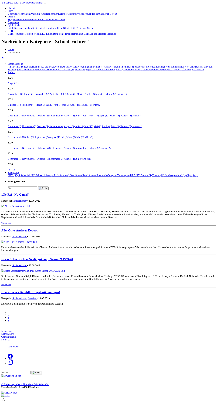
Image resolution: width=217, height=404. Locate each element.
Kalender (63, 13)
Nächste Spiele (85, 28)
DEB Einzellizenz (49, 33)
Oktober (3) (28, 137)
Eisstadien (60, 19)
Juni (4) (79, 158)
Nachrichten (23, 13)
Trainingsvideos (76, 13)
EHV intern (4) (62, 175)
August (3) (40, 104)
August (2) (69, 115)
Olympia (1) (192, 175)
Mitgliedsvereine (16, 19)
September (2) (42, 94)
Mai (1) (80, 94)
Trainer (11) (158, 175)
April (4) (74, 104)
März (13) (115, 115)
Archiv (11, 72)
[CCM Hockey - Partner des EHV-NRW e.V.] (5, 395)
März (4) (115, 126)
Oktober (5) (43, 126)
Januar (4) (137, 115)
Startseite (12, 8)
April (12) (104, 115)
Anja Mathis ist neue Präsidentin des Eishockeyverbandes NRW (40, 66)
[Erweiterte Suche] (11, 375)
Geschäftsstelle (8, 336)
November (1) (15, 94)
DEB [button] (10, 31)
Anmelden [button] (13, 346)
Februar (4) (126, 115)
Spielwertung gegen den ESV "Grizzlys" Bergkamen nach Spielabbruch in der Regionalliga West (121, 66)
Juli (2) (64, 137)
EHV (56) (13, 175)
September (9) (56, 115)
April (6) (106, 126)
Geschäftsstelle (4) (79, 175)
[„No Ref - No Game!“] (16, 206)
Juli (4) (78, 148)
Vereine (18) (123, 175)
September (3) (56, 158)
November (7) (29, 115)
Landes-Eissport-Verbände (102, 33)
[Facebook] (10, 358)
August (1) (13, 83)
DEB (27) (135, 175)
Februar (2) (110, 94)
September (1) (56, 148)
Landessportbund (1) (175, 175)
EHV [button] (10, 11)
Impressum (6, 331)
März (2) (89, 137)
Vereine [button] (11, 16)
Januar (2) (106, 148)
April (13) (90, 94)
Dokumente (13, 22)
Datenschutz (7, 334)
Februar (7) (126, 126)
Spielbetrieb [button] (14, 25)
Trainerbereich (32, 33)
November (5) (29, 126)
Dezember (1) (14, 148)
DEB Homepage (16, 33)
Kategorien (13, 172)
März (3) (99, 94)
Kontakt (5, 339)
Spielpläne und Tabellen (20, 28)
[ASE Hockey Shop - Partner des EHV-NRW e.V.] (9, 392)
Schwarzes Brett (46, 19)
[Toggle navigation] (45, 3)
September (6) (56, 126)
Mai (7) (95, 115)
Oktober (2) (43, 115)
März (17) (84, 104)
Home (11, 49)
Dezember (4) (14, 137)
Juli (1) (78, 115)
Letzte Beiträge (15, 63)
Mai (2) (65, 104)
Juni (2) (72, 137)
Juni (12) (88, 126)
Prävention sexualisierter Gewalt (101, 13)
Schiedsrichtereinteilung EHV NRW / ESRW (55, 28)
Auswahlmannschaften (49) (103, 175)
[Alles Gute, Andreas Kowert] (19, 242)
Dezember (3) (14, 115)
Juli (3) (49, 104)
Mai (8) (97, 126)
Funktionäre (31, 19)
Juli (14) (79, 126)
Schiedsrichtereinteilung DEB (74, 33)
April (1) (87, 158)
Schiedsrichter (19, 200)
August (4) (69, 158)
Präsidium (35, 13)
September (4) (27, 104)
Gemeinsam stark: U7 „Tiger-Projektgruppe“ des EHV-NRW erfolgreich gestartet (89, 69)
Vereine (32, 298)
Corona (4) (146, 175)
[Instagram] (10, 363)
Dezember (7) (14, 126)
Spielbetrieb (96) (27, 175)
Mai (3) (80, 137)
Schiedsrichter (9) (45, 175)
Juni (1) (72, 94)
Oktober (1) (28, 94)
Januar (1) (122, 94)
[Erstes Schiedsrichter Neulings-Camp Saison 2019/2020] (33, 270)
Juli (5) (64, 94)
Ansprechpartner (49, 13)
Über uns (12, 13)
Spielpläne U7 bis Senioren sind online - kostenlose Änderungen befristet (167, 69)
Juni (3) (87, 115)
